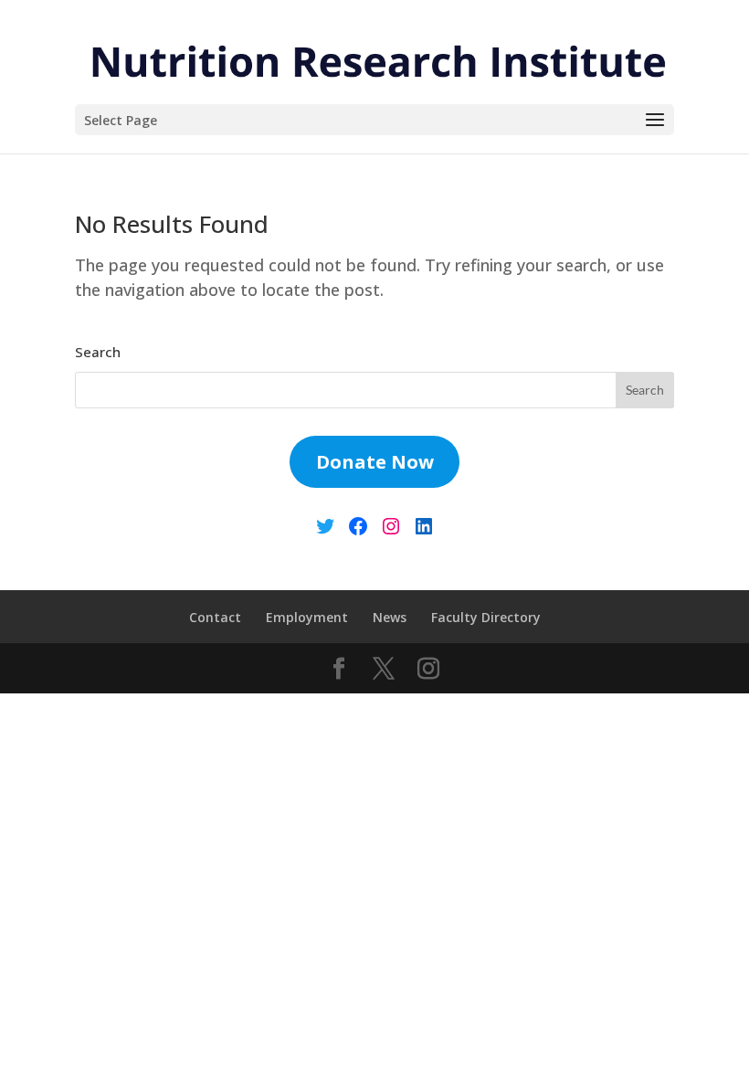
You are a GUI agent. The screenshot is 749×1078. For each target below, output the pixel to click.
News (389, 617)
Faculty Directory (486, 617)
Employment (307, 617)
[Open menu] (655, 120)
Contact (215, 617)
